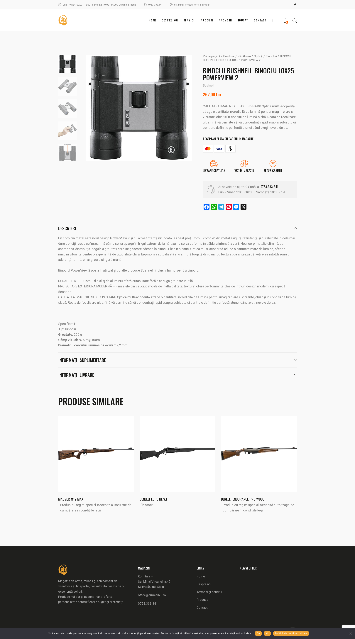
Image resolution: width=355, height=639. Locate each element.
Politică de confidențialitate (291, 633)
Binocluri (271, 56)
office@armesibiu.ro (152, 595)
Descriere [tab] (67, 228)
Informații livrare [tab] (76, 374)
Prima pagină (211, 56)
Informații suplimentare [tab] (82, 360)
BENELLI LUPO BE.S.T (154, 499)
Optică (258, 56)
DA (258, 633)
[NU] (350, 633)
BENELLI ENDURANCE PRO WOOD (242, 499)
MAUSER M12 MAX (70, 499)
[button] (91, 454)
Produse (228, 56)
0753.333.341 (269, 186)
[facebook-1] (295, 4)
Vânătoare (244, 56)
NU (267, 633)
